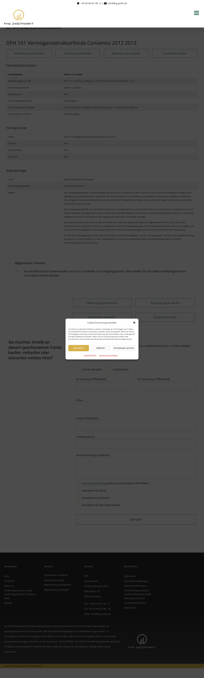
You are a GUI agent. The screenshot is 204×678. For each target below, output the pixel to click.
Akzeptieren (78, 348)
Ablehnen (100, 348)
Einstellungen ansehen (124, 348)
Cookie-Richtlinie (90, 355)
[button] (134, 322)
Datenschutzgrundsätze (108, 355)
